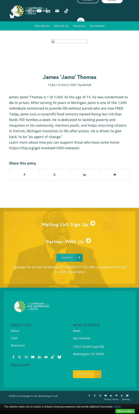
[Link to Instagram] (30, 10)
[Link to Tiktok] (66, 10)
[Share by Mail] (115, 174)
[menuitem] (42, 25)
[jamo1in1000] (69, 54)
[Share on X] (55, 174)
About (15, 331)
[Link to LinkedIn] (48, 10)
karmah (86, 84)
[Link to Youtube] (39, 10)
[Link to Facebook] (12, 10)
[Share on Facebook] (24, 174)
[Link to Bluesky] (12, 16)
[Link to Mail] (57, 10)
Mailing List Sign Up (65, 224)
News (77, 331)
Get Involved (81, 338)
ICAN (14, 338)
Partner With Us (65, 241)
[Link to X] (21, 10)
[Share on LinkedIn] (85, 174)
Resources (18, 345)
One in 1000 (68, 84)
